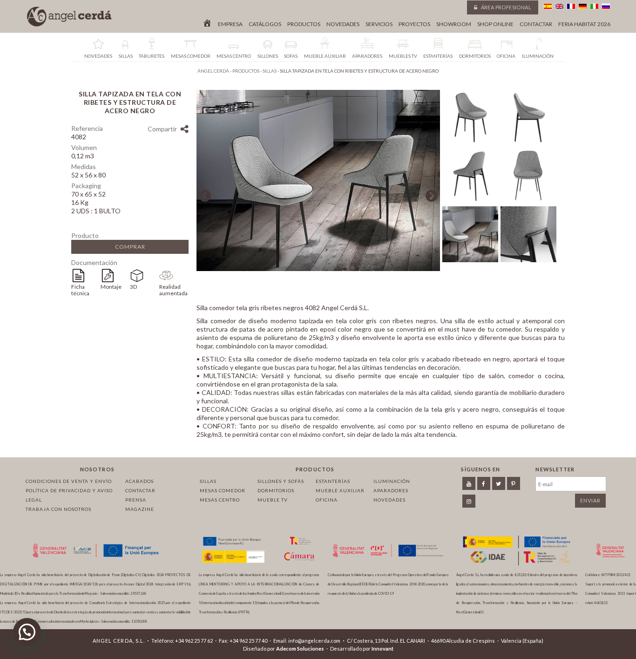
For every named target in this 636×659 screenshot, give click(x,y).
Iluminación (391, 481)
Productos (303, 24)
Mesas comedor (222, 490)
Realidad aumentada (173, 290)
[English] (559, 6)
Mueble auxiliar (340, 490)
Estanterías (333, 481)
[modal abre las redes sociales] (184, 130)
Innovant (382, 648)
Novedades (342, 24)
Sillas (208, 481)
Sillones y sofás (280, 481)
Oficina (327, 500)
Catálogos (265, 24)
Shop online (495, 24)
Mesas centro (220, 500)
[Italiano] (594, 6)
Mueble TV (272, 500)
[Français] (571, 6)
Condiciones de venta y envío (69, 481)
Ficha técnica (80, 290)
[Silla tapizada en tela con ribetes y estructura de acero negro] (318, 268)
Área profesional (505, 7)
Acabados (139, 481)
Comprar (130, 246)
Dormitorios (275, 490)
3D (133, 286)
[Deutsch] (582, 6)
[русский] (606, 6)
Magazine (139, 509)
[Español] (547, 6)
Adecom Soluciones (300, 648)
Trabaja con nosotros (58, 509)
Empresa (230, 24)
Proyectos (414, 24)
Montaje (111, 286)
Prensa (135, 500)
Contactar (536, 24)
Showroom (453, 24)
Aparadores (390, 490)
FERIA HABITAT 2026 (584, 24)
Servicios (378, 24)
